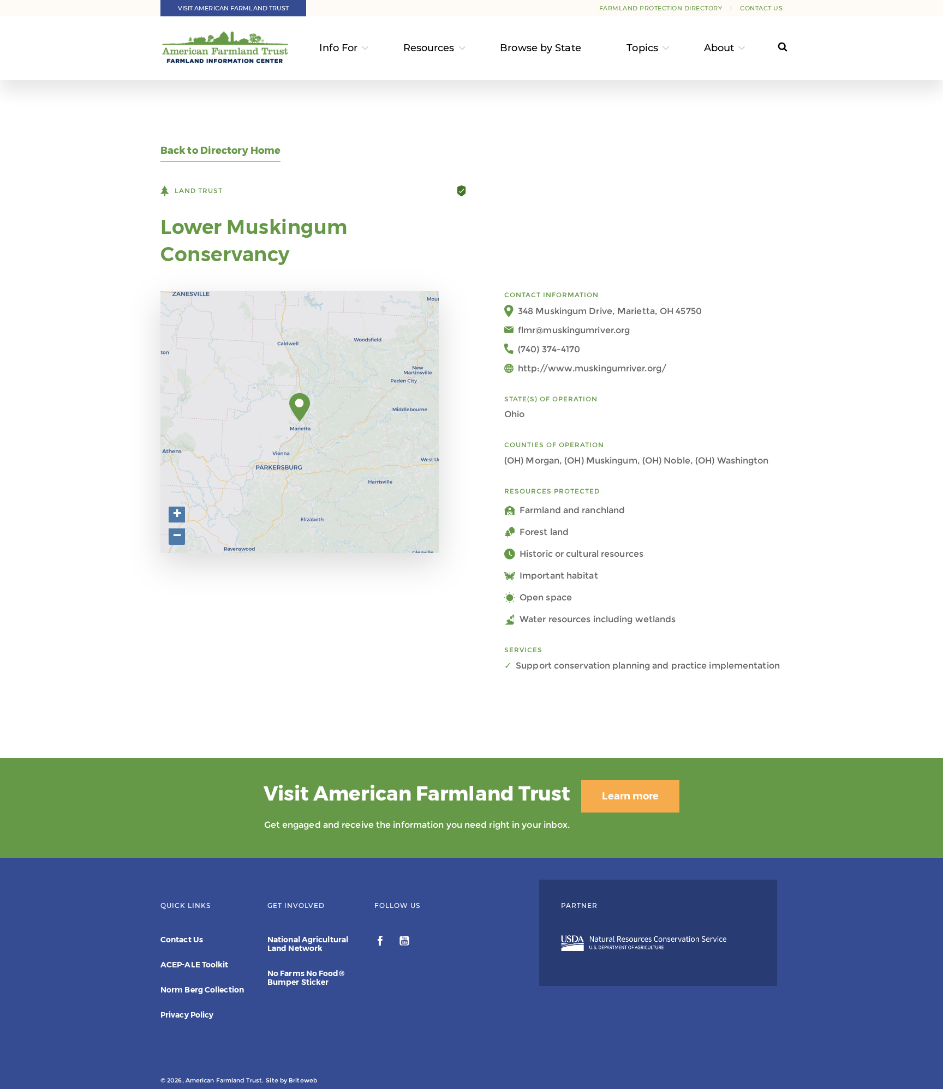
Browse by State (540, 48)
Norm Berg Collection (202, 990)
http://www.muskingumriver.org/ (592, 368)
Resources (429, 48)
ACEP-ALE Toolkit (194, 965)
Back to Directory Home (220, 151)
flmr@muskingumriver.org (574, 330)
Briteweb (303, 1080)
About (719, 48)
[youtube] (404, 942)
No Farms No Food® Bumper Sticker (305, 977)
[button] (300, 407)
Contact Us (761, 8)
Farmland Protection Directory (661, 8)
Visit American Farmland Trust (233, 8)
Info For (338, 48)
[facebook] (381, 942)
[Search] (772, 48)
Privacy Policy (186, 1015)
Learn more (630, 796)
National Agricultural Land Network (307, 944)
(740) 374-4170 (549, 349)
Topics (642, 48)
